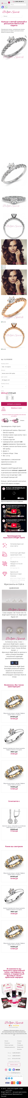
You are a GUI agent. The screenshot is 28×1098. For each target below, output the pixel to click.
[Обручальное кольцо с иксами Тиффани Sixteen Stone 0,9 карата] (14, 772)
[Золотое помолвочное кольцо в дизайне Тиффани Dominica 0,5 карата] (14, 737)
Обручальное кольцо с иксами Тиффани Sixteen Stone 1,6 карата (14, 714)
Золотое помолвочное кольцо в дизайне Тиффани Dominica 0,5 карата (14, 749)
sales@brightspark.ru (15, 1072)
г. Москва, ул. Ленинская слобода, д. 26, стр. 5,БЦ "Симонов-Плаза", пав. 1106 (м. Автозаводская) (14, 1031)
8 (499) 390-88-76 (19, 1)
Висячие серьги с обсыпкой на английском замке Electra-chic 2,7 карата (14, 826)
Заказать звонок (14, 1064)
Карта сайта (9, 1090)
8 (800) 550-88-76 (16, 1055)
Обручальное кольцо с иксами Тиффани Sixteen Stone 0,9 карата (14, 784)
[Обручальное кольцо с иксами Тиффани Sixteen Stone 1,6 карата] (14, 702)
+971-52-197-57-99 (16, 1058)
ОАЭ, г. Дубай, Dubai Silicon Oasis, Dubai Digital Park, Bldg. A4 (14, 1034)
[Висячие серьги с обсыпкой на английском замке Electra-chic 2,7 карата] (14, 816)
